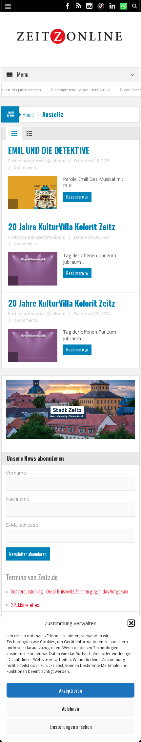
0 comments (25, 167)
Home (28, 114)
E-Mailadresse (22, 524)
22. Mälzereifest (25, 604)
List (29, 135)
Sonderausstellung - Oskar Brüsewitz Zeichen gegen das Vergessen (69, 591)
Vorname (16, 472)
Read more (75, 196)
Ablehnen (70, 708)
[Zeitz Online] (70, 36)
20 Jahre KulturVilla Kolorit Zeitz (61, 227)
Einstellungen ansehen (71, 726)
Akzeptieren (70, 690)
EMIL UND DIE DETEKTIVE (49, 150)
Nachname (18, 498)
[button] (131, 623)
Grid (14, 135)
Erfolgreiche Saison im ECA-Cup (72, 89)
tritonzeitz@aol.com (46, 161)
